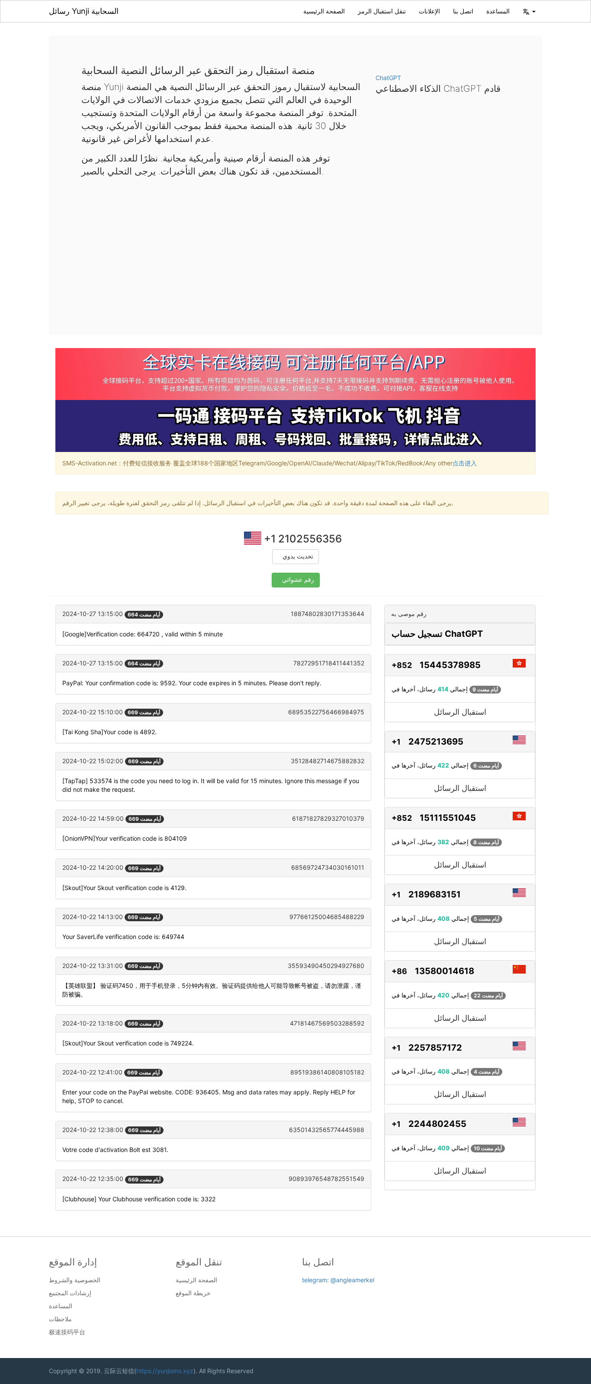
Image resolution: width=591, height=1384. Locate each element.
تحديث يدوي (298, 556)
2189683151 (434, 894)
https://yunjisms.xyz (164, 1370)
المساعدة (498, 11)
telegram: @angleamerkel (338, 1280)
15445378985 (450, 665)
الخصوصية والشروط (74, 1280)
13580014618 (444, 971)
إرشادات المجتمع (70, 1293)
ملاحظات (60, 1319)
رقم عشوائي (298, 580)
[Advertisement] (295, 249)
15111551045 (448, 818)
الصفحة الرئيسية (324, 11)
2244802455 (437, 1124)
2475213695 (435, 741)
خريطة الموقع (193, 1293)
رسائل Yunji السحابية (84, 11)
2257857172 (435, 1047)
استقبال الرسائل (460, 711)
